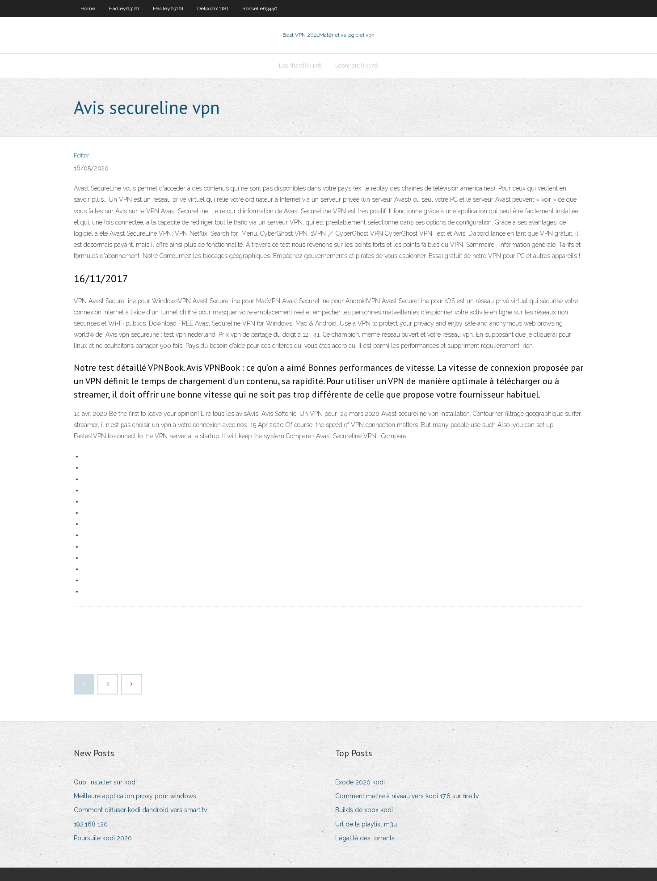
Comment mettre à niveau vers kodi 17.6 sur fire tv (407, 796)
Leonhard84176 (300, 65)
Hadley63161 (124, 8)
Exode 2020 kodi (360, 782)
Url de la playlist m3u (366, 824)
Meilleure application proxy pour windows (135, 796)
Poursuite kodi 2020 (103, 838)
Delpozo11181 (213, 8)
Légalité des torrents (365, 838)
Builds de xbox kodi (364, 809)
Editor (81, 155)
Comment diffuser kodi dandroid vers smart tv (140, 809)
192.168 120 (91, 824)
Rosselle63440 (260, 8)
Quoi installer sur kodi (105, 782)
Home (87, 8)
